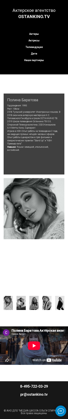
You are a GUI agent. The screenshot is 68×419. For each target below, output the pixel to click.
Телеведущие (34, 47)
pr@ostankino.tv (34, 394)
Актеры (34, 33)
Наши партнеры (34, 60)
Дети (34, 53)
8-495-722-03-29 (34, 386)
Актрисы (34, 40)
